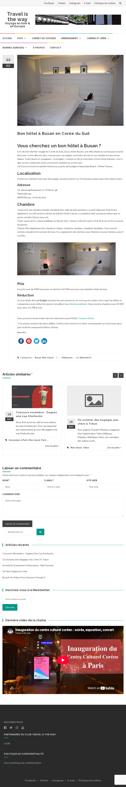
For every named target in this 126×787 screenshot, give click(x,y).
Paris (43, 440)
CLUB (7, 743)
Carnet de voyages (44, 38)
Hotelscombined (78, 304)
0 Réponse (67, 357)
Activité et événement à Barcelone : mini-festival (27, 565)
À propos (39, 47)
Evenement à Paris (18, 440)
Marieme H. (86, 357)
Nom (6, 480)
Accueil (7, 38)
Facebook (49, 3)
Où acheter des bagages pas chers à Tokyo (25, 559)
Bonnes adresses (13, 47)
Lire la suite (51, 446)
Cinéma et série (96, 38)
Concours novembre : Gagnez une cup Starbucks (27, 553)
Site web (91, 480)
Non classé (47, 357)
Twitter (62, 3)
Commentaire (11, 494)
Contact (55, 47)
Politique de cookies (105, 3)
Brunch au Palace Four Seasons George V (23, 577)
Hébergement (69, 38)
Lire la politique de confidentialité (22, 762)
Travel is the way (17, 16)
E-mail (87, 3)
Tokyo (86, 447)
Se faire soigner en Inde (14, 571)
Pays (20, 38)
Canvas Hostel (86, 318)
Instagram (74, 3)
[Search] (40, 532)
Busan (38, 357)
